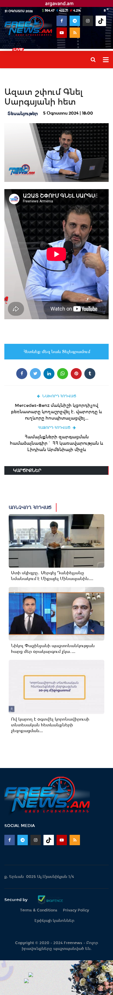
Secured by (16, 899)
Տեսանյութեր (23, 113)
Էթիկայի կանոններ (54, 920)
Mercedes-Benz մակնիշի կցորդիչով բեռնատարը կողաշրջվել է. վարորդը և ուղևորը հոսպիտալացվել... (56, 412)
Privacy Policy (76, 910)
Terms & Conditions (38, 910)
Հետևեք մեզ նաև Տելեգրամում (56, 351)
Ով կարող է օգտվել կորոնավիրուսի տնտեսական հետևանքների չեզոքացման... (50, 725)
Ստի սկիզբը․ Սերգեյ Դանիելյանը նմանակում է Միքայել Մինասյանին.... (52, 575)
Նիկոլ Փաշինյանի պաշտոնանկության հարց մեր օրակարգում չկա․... (53, 648)
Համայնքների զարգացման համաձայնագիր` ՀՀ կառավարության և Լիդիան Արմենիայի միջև (56, 443)
